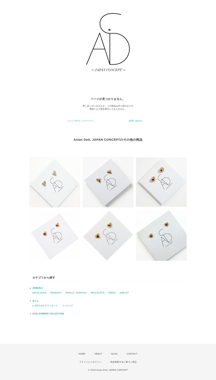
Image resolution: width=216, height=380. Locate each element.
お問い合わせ (135, 121)
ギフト (35, 301)
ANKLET (124, 293)
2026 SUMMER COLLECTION (48, 314)
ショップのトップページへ (81, 121)
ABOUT (98, 354)
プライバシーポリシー (90, 362)
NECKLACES (39, 293)
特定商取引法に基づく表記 (123, 362)
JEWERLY (37, 288)
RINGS (112, 293)
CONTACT (132, 354)
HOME (82, 354)
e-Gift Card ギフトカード (45, 305)
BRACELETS (97, 293)
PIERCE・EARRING (76, 293)
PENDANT (55, 293)
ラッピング (67, 305)
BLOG (114, 354)
